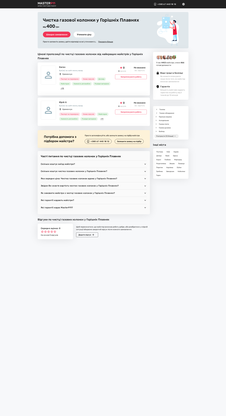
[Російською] (184, 4)
